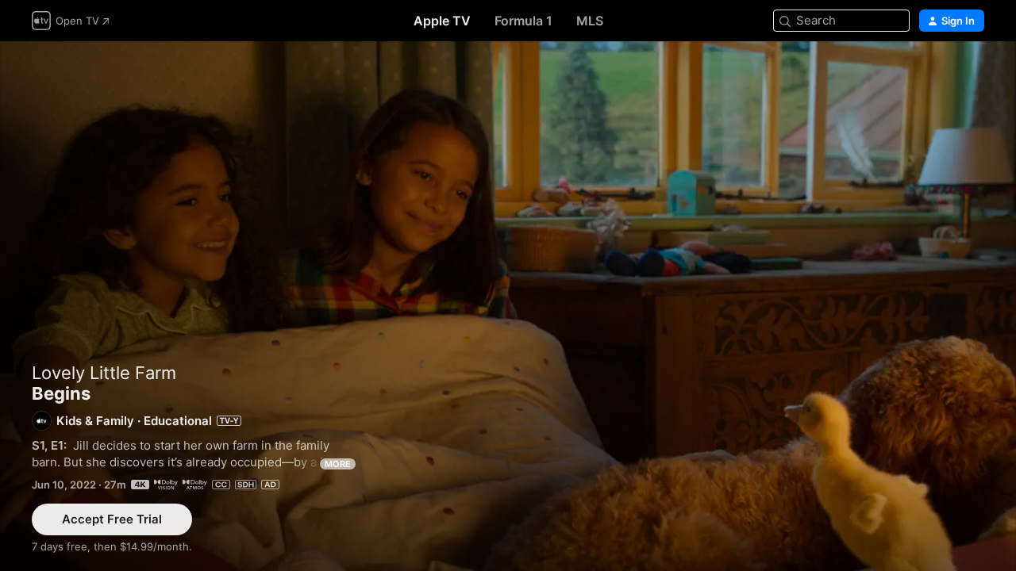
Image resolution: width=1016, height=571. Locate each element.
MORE (338, 463)
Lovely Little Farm (104, 372)
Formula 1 (523, 21)
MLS (589, 21)
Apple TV (442, 21)
